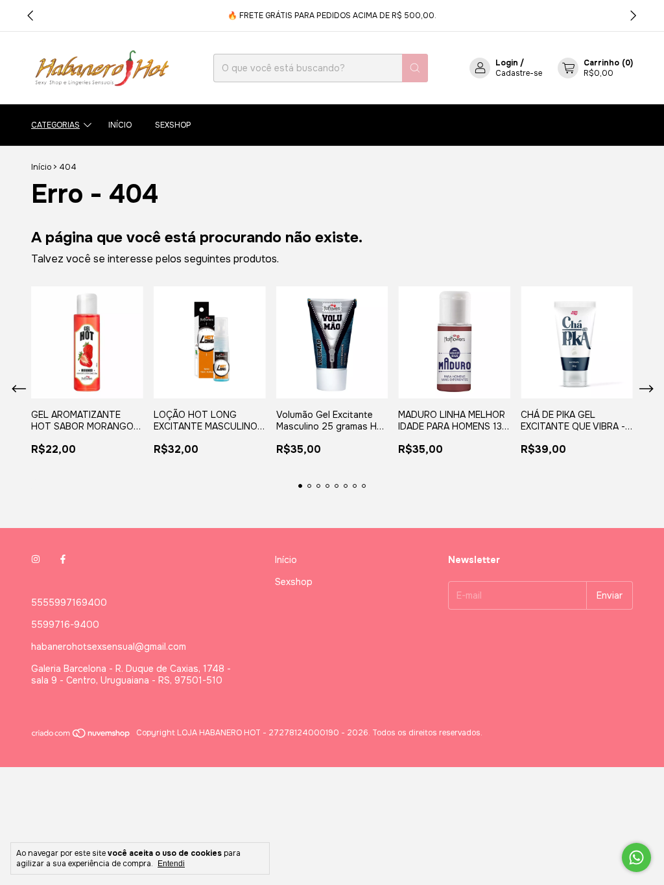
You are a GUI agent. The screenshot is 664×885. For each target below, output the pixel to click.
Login (506, 63)
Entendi (171, 863)
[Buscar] (415, 68)
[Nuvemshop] (81, 736)
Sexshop (173, 125)
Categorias (55, 125)
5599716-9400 (65, 624)
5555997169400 (69, 602)
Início (120, 125)
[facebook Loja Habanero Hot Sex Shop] (62, 560)
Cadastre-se (518, 73)
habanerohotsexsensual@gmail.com (108, 646)
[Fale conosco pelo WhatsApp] (636, 857)
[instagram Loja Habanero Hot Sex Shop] (35, 560)
